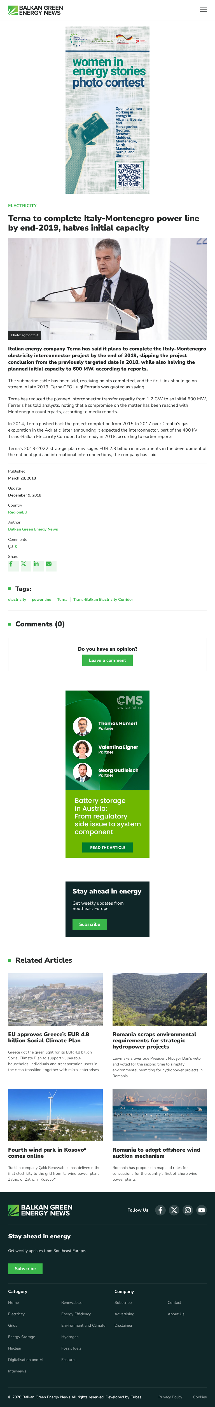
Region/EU (17, 512)
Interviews (17, 1371)
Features (68, 1360)
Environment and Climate (83, 1325)
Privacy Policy (170, 1397)
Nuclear (14, 1348)
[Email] (51, 566)
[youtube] (201, 1210)
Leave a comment (107, 660)
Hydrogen (70, 1337)
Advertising (124, 1314)
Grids (12, 1325)
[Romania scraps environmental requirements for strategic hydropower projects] (160, 999)
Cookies (200, 1397)
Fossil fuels (71, 1348)
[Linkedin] (38, 566)
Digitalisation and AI (25, 1360)
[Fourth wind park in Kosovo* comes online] (55, 1115)
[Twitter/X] (26, 566)
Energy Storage (21, 1337)
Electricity (22, 206)
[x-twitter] (174, 1210)
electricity (17, 599)
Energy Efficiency (76, 1314)
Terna (62, 599)
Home (13, 1303)
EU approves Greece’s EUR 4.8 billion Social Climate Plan (48, 1037)
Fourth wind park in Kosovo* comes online (47, 1153)
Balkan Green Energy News (33, 529)
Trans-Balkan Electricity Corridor (103, 599)
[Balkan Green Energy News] (35, 10)
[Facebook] (13, 566)
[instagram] (188, 1210)
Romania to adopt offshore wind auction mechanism (156, 1153)
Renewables (72, 1303)
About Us (176, 1314)
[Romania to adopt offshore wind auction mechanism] (160, 1115)
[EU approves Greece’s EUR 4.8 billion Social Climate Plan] (55, 999)
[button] (203, 10)
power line (41, 599)
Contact (174, 1303)
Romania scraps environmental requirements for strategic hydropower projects (154, 1040)
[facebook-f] (160, 1210)
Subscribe (89, 924)
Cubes (135, 1397)
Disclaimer (123, 1325)
